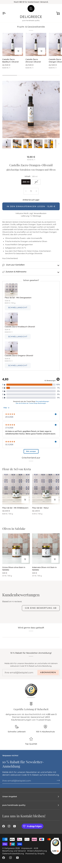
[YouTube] (14, 826)
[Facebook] (3, 826)
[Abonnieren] (57, 780)
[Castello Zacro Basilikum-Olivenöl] (12, 44)
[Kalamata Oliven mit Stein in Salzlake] (46, 548)
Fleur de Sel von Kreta (16, 469)
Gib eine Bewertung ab (41, 608)
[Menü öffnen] (6, 13)
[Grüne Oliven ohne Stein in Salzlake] (16, 548)
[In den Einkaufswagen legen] (25, 559)
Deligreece (9, 848)
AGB (36, 848)
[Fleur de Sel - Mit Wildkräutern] (16, 489)
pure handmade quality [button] (14, 805)
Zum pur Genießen (15, 265)
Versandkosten (39, 213)
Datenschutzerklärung (13, 854)
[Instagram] (9, 826)
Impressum (26, 848)
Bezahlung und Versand (14, 851)
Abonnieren (48, 672)
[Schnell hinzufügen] (18, 51)
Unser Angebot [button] (9, 796)
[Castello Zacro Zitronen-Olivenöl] (36, 44)
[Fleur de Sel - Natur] (46, 489)
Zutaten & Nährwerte (16, 272)
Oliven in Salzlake (13, 528)
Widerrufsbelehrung (37, 851)
